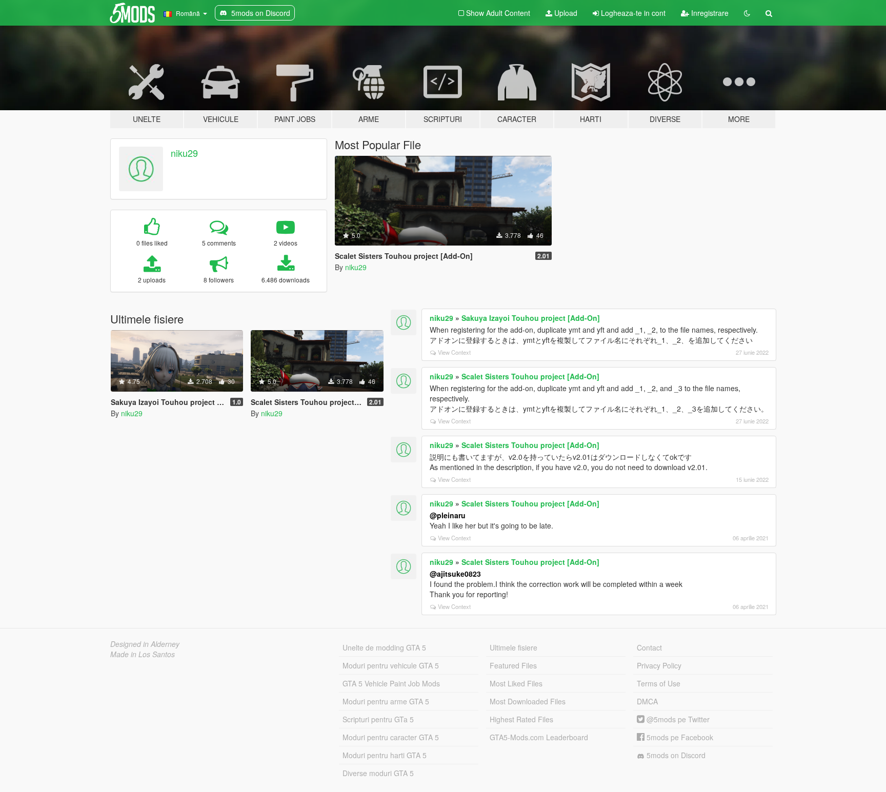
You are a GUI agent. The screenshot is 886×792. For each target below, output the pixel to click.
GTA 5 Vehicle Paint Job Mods (391, 683)
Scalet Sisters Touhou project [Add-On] (530, 376)
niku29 (184, 152)
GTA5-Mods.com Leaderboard (539, 737)
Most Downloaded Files (528, 701)
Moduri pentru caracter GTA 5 (391, 737)
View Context (454, 352)
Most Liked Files (516, 683)
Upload (564, 13)
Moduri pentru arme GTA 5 (386, 701)
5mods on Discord (675, 755)
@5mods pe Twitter (677, 719)
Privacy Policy (659, 665)
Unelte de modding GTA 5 (384, 647)
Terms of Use (658, 683)
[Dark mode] (747, 13)
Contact (649, 647)
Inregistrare (709, 13)
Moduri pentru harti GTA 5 (385, 755)
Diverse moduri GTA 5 (378, 773)
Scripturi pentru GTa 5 (378, 719)
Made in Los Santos (142, 654)
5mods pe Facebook (679, 737)
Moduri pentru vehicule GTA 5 (391, 665)
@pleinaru (448, 515)
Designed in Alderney (144, 644)
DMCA (647, 701)
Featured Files (513, 665)
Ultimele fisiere (513, 647)
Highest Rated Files (521, 719)
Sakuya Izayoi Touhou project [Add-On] (530, 318)
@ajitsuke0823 (455, 573)
